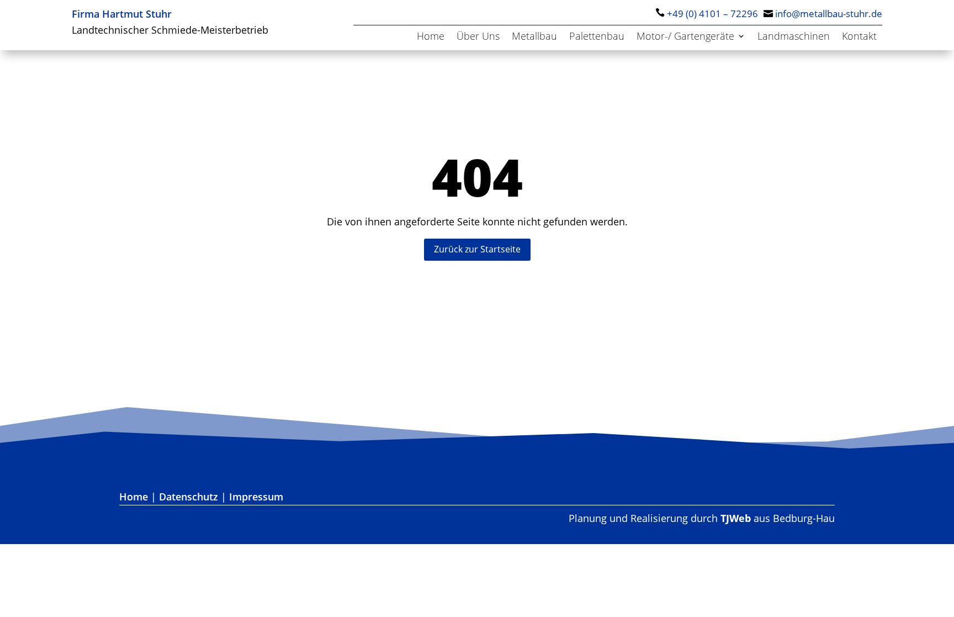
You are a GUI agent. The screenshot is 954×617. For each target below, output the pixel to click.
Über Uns (478, 37)
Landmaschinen (793, 37)
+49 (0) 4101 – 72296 (712, 13)
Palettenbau (596, 37)
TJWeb (735, 518)
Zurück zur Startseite (477, 249)
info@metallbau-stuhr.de (828, 13)
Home (430, 37)
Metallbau (534, 37)
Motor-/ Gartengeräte (685, 37)
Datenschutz (188, 496)
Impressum (256, 496)
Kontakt (859, 37)
